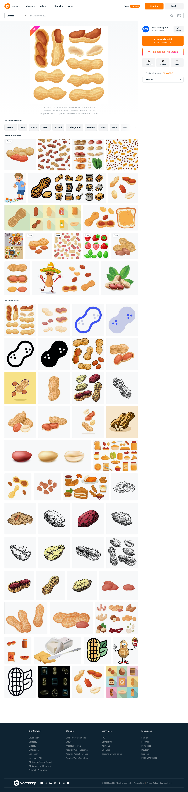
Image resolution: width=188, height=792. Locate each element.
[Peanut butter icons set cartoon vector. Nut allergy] (116, 455)
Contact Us (107, 741)
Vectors (15, 6)
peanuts (10, 127)
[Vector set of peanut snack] (110, 218)
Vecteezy (33, 741)
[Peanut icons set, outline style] (67, 188)
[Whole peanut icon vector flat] (97, 650)
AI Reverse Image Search (40, 762)
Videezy (32, 745)
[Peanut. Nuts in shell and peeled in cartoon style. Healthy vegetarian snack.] (118, 585)
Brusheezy (34, 737)
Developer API (35, 758)
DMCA (68, 741)
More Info (149, 79)
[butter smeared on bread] (57, 650)
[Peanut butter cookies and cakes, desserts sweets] (86, 486)
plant (103, 127)
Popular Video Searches (77, 758)
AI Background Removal (40, 766)
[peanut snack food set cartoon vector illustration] (123, 188)
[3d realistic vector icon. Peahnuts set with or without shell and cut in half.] (47, 455)
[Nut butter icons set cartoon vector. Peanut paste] (17, 650)
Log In (174, 6)
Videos (43, 6)
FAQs (104, 737)
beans (45, 127)
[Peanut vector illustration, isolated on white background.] (122, 354)
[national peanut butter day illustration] (47, 486)
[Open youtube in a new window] (68, 783)
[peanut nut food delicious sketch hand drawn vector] (122, 518)
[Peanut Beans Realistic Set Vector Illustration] (88, 154)
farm (114, 127)
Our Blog (106, 750)
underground (74, 127)
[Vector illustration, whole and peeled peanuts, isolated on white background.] (20, 422)
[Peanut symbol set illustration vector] (17, 278)
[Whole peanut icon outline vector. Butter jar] (20, 682)
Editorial (57, 6)
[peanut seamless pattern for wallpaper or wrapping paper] (67, 246)
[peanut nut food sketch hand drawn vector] (88, 552)
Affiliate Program (73, 745)
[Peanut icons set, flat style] (42, 218)
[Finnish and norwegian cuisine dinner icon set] (13, 246)
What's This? (168, 73)
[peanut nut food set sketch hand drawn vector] (88, 388)
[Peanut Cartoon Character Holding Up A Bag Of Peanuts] (125, 650)
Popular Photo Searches (77, 754)
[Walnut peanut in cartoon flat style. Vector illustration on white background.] (38, 246)
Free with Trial (163, 41)
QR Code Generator (38, 770)
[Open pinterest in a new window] (55, 783)
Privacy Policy (152, 783)
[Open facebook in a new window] (41, 783)
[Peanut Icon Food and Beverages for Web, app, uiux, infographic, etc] (88, 320)
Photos (29, 6)
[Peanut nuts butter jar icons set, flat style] (122, 682)
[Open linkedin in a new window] (50, 783)
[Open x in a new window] (64, 783)
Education (33, 754)
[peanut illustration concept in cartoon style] (122, 422)
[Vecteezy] (7, 6)
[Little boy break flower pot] (15, 188)
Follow (178, 30)
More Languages (149, 758)
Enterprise (34, 750)
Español (145, 741)
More (70, 6)
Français (145, 754)
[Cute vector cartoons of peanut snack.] (65, 278)
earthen (91, 127)
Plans (126, 6)
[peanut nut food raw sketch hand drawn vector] (20, 552)
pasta (34, 127)
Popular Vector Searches (77, 750)
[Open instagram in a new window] (46, 783)
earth (125, 127)
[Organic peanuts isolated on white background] (20, 154)
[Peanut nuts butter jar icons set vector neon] (54, 682)
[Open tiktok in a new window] (59, 783)
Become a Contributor (112, 754)
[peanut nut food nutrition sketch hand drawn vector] (122, 388)
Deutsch (145, 750)
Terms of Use (139, 783)
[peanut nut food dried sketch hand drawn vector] (54, 518)
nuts (23, 127)
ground (58, 127)
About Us (106, 745)
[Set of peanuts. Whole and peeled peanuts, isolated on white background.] (88, 354)
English (144, 737)
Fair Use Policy (166, 783)
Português (146, 745)
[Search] (171, 15)
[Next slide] (133, 127)
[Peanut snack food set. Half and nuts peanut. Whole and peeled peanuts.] (54, 320)
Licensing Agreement (76, 737)
